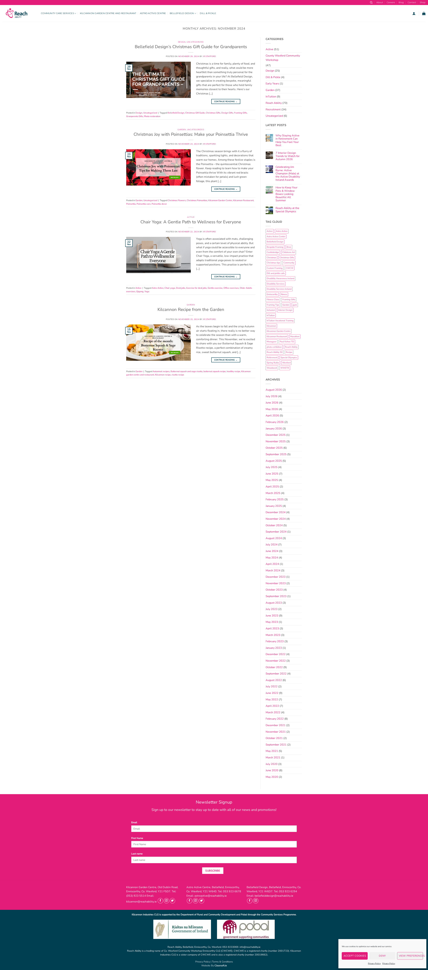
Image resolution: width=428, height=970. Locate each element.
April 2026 (272, 415)
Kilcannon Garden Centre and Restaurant (108, 13)
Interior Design (285, 310)
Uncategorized (195, 42)
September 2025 (276, 454)
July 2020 (272, 764)
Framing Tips (273, 304)
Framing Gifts (240, 112)
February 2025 (275, 499)
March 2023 (273, 635)
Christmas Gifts (213, 112)
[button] (414, 13)
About (379, 2)
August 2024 (274, 538)
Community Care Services (57, 13)
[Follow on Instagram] (166, 900)
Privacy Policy (374, 963)
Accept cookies (355, 955)
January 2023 (274, 648)
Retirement (272, 357)
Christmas (271, 257)
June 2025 (272, 474)
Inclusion (271, 310)
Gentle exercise (215, 288)
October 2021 (274, 738)
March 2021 (273, 757)
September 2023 (276, 596)
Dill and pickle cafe (276, 273)
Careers (391, 2)
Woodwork (272, 367)
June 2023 (272, 615)
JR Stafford (209, 56)
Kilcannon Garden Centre (220, 200)
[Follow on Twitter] (172, 900)
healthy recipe (233, 371)
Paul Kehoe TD (287, 341)
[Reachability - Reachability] (19, 13)
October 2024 (274, 525)
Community (288, 262)
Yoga (146, 291)
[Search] (371, 2)
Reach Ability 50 (275, 352)
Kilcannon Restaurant (243, 200)
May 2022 (272, 699)
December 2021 (276, 725)
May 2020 (272, 777)
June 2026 (272, 403)
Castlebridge (273, 252)
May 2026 (272, 409)
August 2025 (274, 461)
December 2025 (276, 435)
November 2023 (276, 583)
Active (190, 217)
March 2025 (273, 493)
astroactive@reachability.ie (210, 896)
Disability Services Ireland (279, 289)
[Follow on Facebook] (160, 900)
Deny (382, 955)
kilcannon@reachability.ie (141, 901)
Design (181, 42)
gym (295, 304)
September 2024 (276, 532)
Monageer (272, 341)
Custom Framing (275, 268)
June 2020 (272, 770)
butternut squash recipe (214, 371)
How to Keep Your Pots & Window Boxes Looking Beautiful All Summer (286, 194)
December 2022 (276, 654)
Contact (412, 2)
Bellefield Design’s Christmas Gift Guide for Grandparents (191, 47)
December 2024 (276, 512)
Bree (289, 247)
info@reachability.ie (250, 947)
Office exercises (231, 288)
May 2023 (272, 622)
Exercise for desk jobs (196, 288)
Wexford (286, 362)
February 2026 (275, 422)
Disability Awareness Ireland (280, 278)
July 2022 (272, 686)
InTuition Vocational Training (280, 320)
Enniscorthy (272, 294)
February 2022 (275, 719)
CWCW (289, 268)
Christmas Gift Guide (195, 112)
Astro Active (158, 288)
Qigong (139, 291)
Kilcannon (271, 325)
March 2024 (273, 570)
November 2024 (276, 519)
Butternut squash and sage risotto (186, 371)
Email (134, 822)
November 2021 (276, 732)
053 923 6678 (232, 891)
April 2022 (272, 706)
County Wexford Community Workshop (283, 58)
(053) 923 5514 (136, 896)
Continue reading (226, 101)
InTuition (271, 96)
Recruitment (273, 109)
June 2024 (272, 551)
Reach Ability (274, 103)
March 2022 (273, 712)
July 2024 (272, 544)
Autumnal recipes (161, 371)
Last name (137, 853)
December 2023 (276, 577)
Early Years (272, 83)
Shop (422, 2)
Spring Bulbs (273, 362)
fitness (284, 294)
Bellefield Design (182, 13)
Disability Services (275, 283)
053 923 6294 (288, 891)
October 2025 (274, 448)
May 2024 (272, 557)
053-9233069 (230, 947)
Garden (182, 129)
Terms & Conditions (222, 961)
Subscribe (212, 870)
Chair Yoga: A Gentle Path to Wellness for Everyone (190, 222)
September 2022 (276, 673)
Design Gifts (227, 112)
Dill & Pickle (208, 13)
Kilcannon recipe (163, 374)
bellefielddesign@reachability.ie (274, 896)
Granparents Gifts (134, 116)
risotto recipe (178, 374)
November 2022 (276, 661)
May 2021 (272, 751)
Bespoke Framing (275, 247)
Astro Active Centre (153, 13)
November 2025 (276, 441)
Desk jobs (180, 288)
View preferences (411, 955)
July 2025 (272, 467)
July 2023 (272, 609)
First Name (137, 838)
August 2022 (274, 680)
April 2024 (272, 564)
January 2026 (274, 428)
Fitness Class (273, 299)
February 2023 (275, 641)
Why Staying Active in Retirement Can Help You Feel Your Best (287, 140)
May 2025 (272, 480)
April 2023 (272, 628)
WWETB (284, 367)
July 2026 (272, 396)
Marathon (294, 336)
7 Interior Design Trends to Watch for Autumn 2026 (288, 156)
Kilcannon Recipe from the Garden (190, 309)
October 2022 (274, 667)
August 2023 (274, 603)
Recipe (289, 352)
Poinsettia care (144, 203)
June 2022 (272, 693)
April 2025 (272, 486)
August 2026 (274, 390)
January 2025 (274, 506)
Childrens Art (288, 252)
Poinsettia (131, 203)
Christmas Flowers (177, 200)
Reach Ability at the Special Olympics (287, 210)
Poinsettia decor (159, 203)
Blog (401, 2)
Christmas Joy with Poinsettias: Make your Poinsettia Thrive (191, 134)
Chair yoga (170, 288)
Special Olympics (289, 357)
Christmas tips (273, 262)
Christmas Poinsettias (197, 200)
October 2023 (274, 590)
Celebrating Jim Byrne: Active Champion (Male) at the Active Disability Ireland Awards (288, 173)
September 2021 (276, 745)
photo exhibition (274, 347)
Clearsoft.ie (221, 965)
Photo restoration (152, 116)
